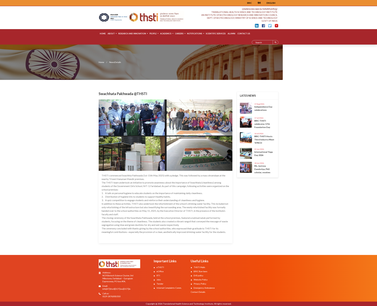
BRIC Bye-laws (200, 271)
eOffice (160, 271)
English (271, 3)
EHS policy (198, 275)
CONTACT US (243, 33)
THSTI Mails (199, 267)
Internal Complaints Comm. (169, 288)
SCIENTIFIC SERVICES (216, 33)
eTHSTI (160, 267)
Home (103, 33)
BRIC (249, 3)
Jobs (158, 279)
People (153, 33)
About (111, 33)
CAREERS (179, 33)
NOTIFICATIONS (194, 33)
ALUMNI (231, 33)
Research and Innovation (132, 33)
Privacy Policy (199, 283)
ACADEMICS (165, 33)
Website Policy (200, 279)
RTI (158, 275)
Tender (159, 283)
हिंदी (259, 3)
